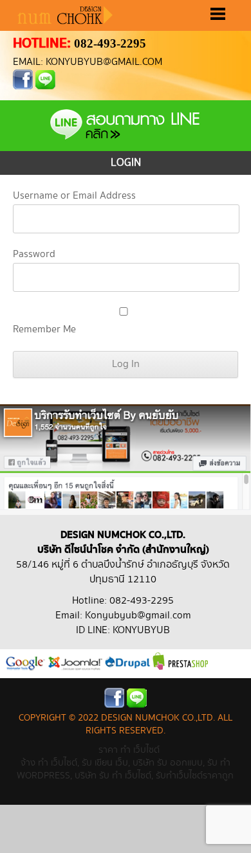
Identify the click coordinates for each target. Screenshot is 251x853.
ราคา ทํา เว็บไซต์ (129, 750)
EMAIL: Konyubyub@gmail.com (87, 62)
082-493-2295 (110, 43)
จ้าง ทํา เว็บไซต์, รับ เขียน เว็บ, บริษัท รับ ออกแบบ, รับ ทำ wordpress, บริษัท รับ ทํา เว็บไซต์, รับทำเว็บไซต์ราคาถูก (125, 769)
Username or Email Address (74, 195)
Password (34, 254)
